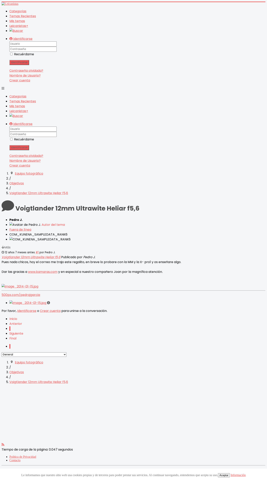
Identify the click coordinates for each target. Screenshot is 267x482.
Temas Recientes (22, 16)
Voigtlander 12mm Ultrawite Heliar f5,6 (31, 257)
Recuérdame (24, 54)
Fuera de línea (20, 229)
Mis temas (17, 21)
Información (238, 475)
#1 (37, 252)
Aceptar (224, 475)
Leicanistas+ (18, 26)
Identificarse (19, 62)
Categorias (17, 11)
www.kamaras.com (42, 272)
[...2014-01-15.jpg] (20, 286)
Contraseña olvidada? (26, 70)
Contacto (15, 460)
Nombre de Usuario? (25, 75)
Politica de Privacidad (22, 456)
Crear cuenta (19, 80)
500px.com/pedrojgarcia (21, 295)
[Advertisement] (119, 414)
